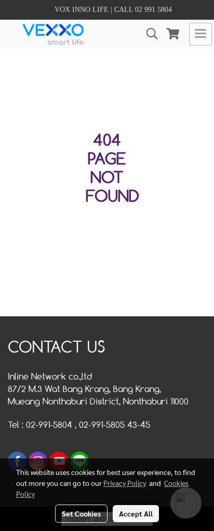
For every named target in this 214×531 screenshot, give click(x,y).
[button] (148, 34)
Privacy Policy (124, 482)
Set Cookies (81, 513)
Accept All (136, 513)
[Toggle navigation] (200, 34)
